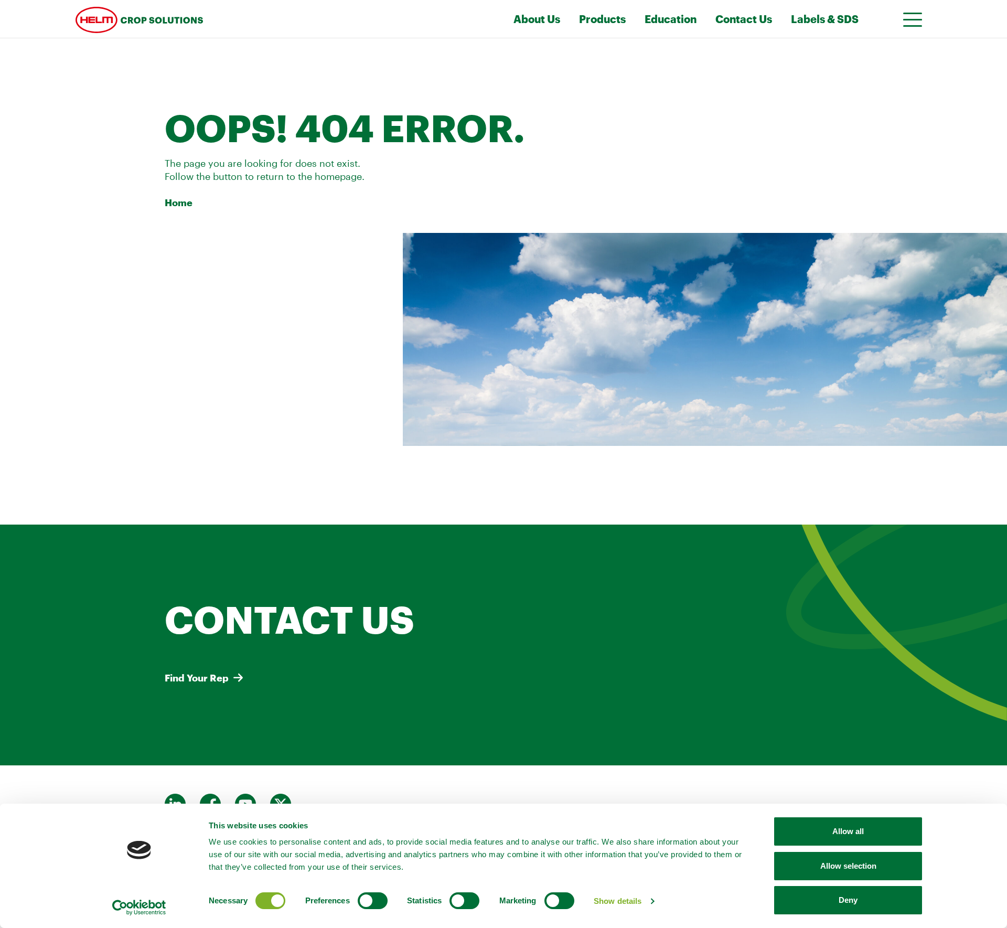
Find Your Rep (197, 678)
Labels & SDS (825, 19)
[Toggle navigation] (909, 19)
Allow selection (848, 865)
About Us (536, 19)
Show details (617, 901)
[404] (214, 19)
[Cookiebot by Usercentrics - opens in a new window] (139, 907)
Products (602, 19)
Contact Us (743, 19)
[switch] (373, 900)
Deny (848, 899)
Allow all (848, 831)
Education (671, 19)
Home (178, 202)
